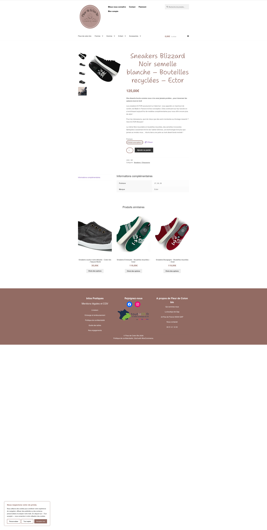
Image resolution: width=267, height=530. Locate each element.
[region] (27, 513)
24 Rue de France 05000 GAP (172, 317)
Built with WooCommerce (143, 338)
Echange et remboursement (95, 315)
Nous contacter (172, 322)
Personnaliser (13, 521)
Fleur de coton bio (84, 36)
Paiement (142, 7)
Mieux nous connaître (117, 7)
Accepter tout (40, 521)
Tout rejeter (27, 521)
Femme (97, 36)
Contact (132, 7)
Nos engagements (95, 330)
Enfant (120, 36)
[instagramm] (137, 304)
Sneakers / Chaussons (142, 162)
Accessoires (133, 36)
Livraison (94, 310)
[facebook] (129, 304)
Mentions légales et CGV (95, 303)
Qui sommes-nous (172, 306)
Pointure (129, 139)
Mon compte (113, 11)
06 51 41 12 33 (172, 327)
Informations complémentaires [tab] (89, 177)
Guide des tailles (95, 325)
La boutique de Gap (172, 311)
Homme (109, 36)
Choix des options (94, 271)
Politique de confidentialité (95, 320)
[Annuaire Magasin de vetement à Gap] (133, 315)
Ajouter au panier (144, 150)
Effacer (150, 142)
